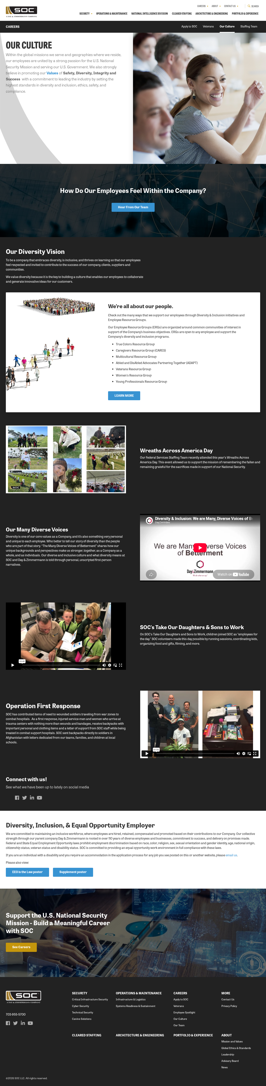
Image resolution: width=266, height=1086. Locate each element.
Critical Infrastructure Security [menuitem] (90, 999)
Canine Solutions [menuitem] (81, 1019)
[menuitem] (17, 798)
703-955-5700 (16, 1014)
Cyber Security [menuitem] (80, 1006)
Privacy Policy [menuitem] (229, 1006)
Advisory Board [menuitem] (230, 1061)
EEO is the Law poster (27, 872)
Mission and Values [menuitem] (232, 1041)
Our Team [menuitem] (179, 1025)
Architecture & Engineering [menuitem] (212, 13)
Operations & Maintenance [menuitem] (111, 13)
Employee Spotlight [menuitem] (184, 1012)
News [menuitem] (224, 1067)
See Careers (21, 947)
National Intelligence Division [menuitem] (149, 13)
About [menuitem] (215, 6)
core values (44, 536)
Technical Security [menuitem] (82, 1012)
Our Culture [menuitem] (227, 26)
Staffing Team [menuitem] (248, 26)
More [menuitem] (225, 993)
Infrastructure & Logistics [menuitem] (130, 999)
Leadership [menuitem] (227, 1054)
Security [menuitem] (84, 13)
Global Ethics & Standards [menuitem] (236, 1048)
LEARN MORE (124, 395)
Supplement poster (73, 872)
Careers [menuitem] (201, 6)
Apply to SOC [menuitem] (189, 26)
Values (52, 73)
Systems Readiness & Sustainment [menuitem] (135, 1006)
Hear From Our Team (133, 207)
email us (231, 855)
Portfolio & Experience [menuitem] (245, 13)
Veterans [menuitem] (208, 26)
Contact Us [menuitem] (230, 6)
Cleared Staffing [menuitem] (182, 13)
